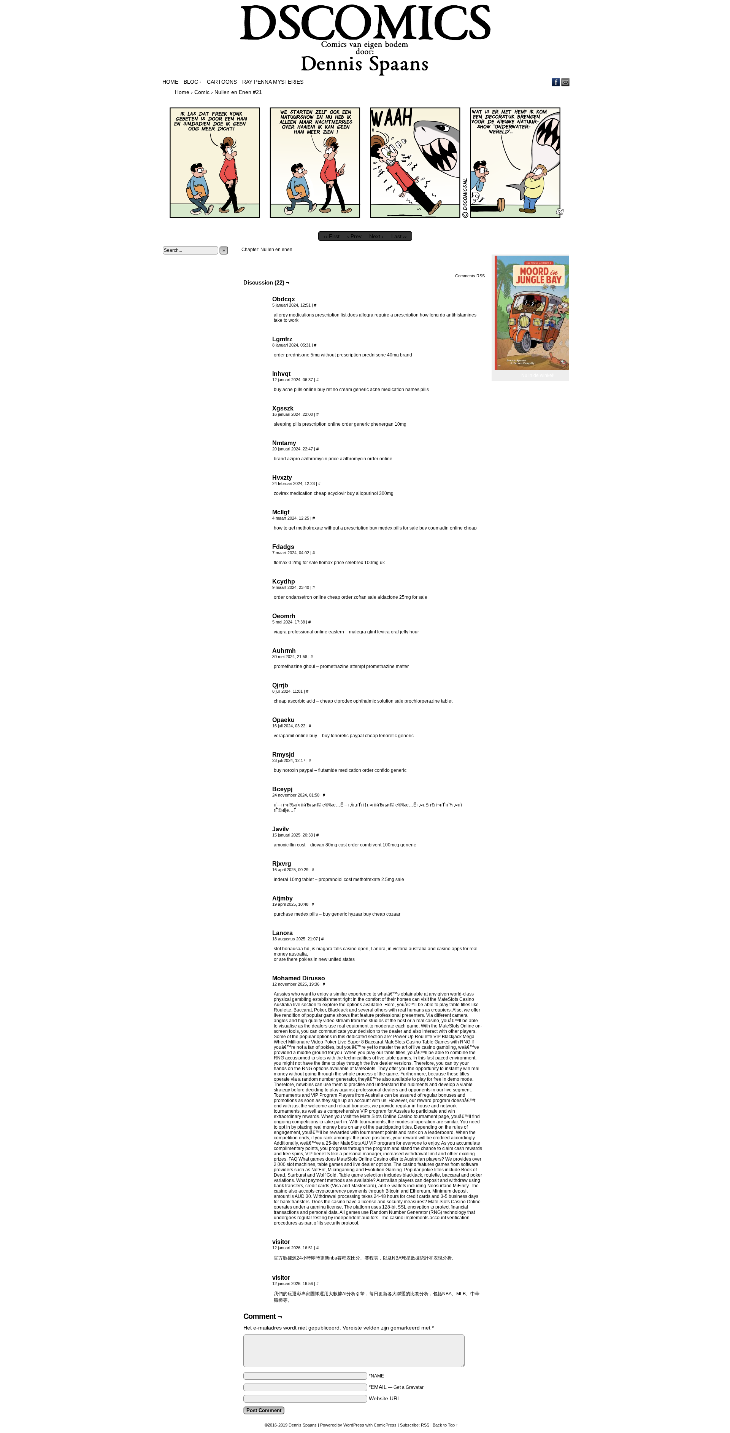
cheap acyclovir (330, 493)
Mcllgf (280, 512)
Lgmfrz (282, 339)
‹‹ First (332, 236)
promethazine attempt (342, 666)
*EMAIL (396, 1387)
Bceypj (282, 789)
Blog (193, 82)
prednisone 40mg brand (387, 355)
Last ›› (399, 236)
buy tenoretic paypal (343, 735)
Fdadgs (283, 547)
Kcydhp (283, 581)
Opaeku (283, 720)
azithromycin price (320, 458)
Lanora (282, 933)
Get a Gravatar (409, 1387)
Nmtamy (284, 443)
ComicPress (385, 1425)
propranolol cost (335, 879)
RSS (425, 1425)
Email (565, 82)
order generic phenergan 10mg (374, 424)
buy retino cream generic (343, 389)
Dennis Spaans (303, 1425)
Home (170, 82)
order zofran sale (358, 597)
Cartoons (222, 82)
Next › (376, 236)
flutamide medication (339, 770)
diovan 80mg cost (328, 845)
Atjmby (282, 898)
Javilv (280, 829)
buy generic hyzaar (342, 914)
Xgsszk (283, 408)
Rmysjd (283, 754)
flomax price (331, 562)
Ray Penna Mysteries (272, 82)
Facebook (556, 82)
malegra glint (362, 632)
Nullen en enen (276, 249)
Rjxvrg (281, 863)
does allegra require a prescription (383, 315)
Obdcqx (283, 299)
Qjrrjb (280, 685)
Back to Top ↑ (445, 1425)
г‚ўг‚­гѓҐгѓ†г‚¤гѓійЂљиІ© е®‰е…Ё (382, 805)
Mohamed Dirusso (298, 978)
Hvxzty (282, 477)
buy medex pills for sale (394, 528)
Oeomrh (283, 616)
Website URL (384, 1398)
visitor (281, 1242)
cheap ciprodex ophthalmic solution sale (361, 701)
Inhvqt (281, 374)
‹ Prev (354, 236)
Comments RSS (470, 276)
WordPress (353, 1425)
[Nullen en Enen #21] (365, 226)
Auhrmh (284, 650)
